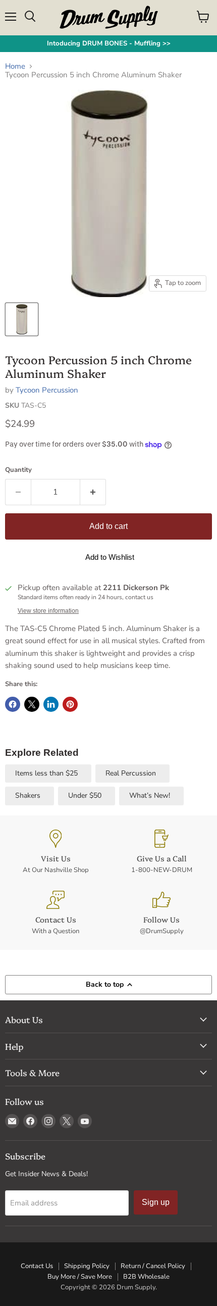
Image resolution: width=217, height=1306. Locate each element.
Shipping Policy (87, 1266)
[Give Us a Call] (161, 852)
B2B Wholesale (146, 1276)
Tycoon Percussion (47, 390)
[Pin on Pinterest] (70, 704)
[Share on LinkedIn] (51, 704)
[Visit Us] (55, 852)
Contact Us (37, 1266)
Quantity (18, 470)
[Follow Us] (161, 913)
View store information (48, 610)
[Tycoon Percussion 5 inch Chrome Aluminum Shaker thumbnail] (22, 319)
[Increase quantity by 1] (93, 492)
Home (15, 66)
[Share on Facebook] (12, 704)
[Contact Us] (55, 913)
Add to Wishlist (109, 557)
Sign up (156, 1202)
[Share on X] (31, 704)
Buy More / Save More (79, 1276)
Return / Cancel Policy (153, 1266)
